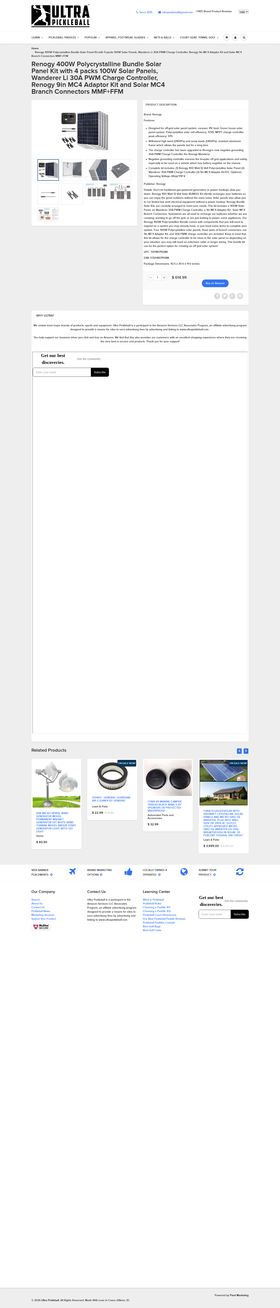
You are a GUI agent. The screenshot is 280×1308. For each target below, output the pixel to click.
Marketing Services (42, 915)
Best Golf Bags (152, 926)
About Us (36, 903)
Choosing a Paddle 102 (157, 911)
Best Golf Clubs (152, 930)
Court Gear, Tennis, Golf (197, 37)
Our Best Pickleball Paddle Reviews (164, 919)
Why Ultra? (45, 315)
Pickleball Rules (152, 903)
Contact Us (38, 907)
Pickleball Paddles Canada (159, 922)
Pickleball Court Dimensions (159, 915)
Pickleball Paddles (62, 37)
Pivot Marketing (239, 1295)
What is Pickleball (153, 899)
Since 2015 (145, 12)
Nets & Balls (162, 37)
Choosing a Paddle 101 (156, 907)
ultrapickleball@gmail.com (177, 12)
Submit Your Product (43, 919)
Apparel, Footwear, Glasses (125, 37)
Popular (91, 37)
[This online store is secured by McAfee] (41, 927)
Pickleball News (40, 911)
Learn (36, 37)
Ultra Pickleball (50, 1300)
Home (35, 48)
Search (35, 899)
